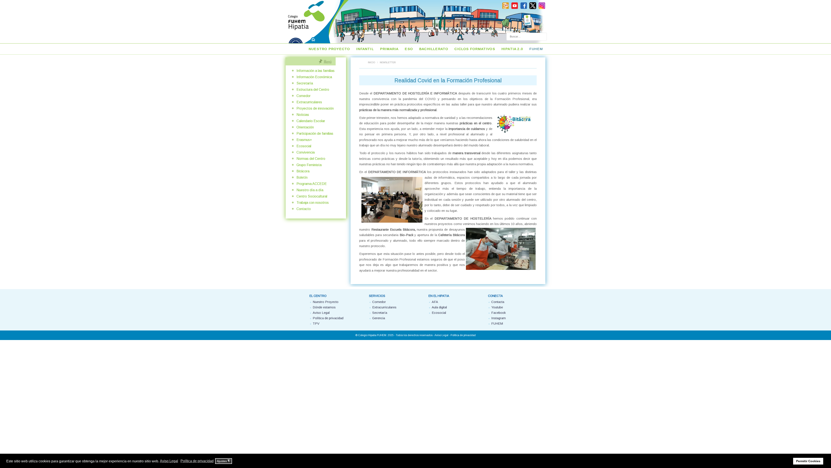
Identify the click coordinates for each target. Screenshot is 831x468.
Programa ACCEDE (311, 184)
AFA (435, 302)
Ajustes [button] (223, 461)
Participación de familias (314, 133)
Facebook (498, 312)
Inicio (371, 62)
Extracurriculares (309, 102)
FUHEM (536, 49)
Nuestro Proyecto (329, 49)
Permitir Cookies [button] (808, 461)
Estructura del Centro (312, 89)
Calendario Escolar (310, 121)
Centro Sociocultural (311, 196)
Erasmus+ (304, 140)
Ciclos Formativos (474, 49)
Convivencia (305, 152)
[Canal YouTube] (514, 8)
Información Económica (314, 77)
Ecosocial (303, 146)
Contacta (497, 302)
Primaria (389, 49)
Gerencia (378, 318)
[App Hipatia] (505, 8)
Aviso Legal (321, 312)
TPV (316, 323)
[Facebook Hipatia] (523, 8)
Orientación (305, 127)
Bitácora (302, 171)
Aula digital (439, 307)
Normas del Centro (310, 158)
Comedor (303, 96)
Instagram (498, 318)
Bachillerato (433, 49)
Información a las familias (315, 71)
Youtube (497, 307)
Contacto (303, 209)
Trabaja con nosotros (312, 202)
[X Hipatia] (532, 8)
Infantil (365, 49)
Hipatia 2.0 (512, 49)
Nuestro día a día (309, 190)
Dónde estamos (324, 307)
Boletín (302, 177)
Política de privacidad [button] (197, 461)
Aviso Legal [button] (169, 461)
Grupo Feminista (309, 165)
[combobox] (526, 36)
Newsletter (388, 62)
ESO (409, 49)
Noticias (302, 115)
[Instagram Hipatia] (541, 8)
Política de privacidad (328, 318)
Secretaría (304, 83)
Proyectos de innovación (315, 108)
